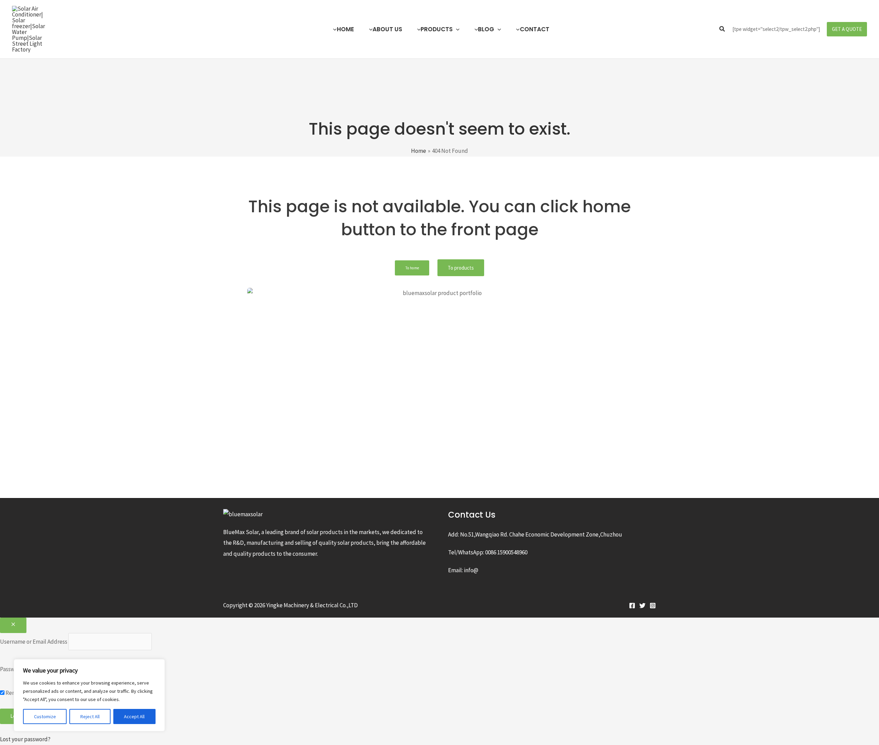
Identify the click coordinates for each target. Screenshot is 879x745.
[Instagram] (653, 605)
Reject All (90, 716)
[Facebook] (632, 605)
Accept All (134, 716)
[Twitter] (642, 605)
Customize (45, 716)
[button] (456, 29)
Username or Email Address (33, 641)
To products (461, 267)
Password (11, 669)
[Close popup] (13, 625)
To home (412, 268)
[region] (89, 695)
